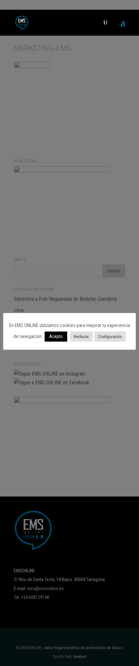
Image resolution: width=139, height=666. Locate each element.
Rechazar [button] (81, 336)
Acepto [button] (56, 336)
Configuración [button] (110, 336)
